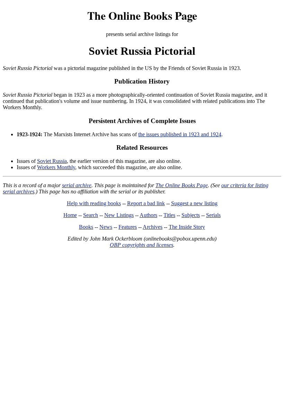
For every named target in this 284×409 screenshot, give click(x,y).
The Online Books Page (142, 15)
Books (86, 227)
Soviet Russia (52, 161)
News (105, 227)
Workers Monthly (56, 167)
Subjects (190, 215)
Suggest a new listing (194, 203)
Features (127, 227)
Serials (213, 215)
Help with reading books (94, 203)
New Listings (119, 215)
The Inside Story (187, 227)
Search (90, 215)
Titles (169, 215)
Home (70, 215)
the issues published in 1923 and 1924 (179, 134)
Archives (152, 227)
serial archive (76, 185)
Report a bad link (146, 203)
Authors (148, 215)
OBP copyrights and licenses (141, 245)
